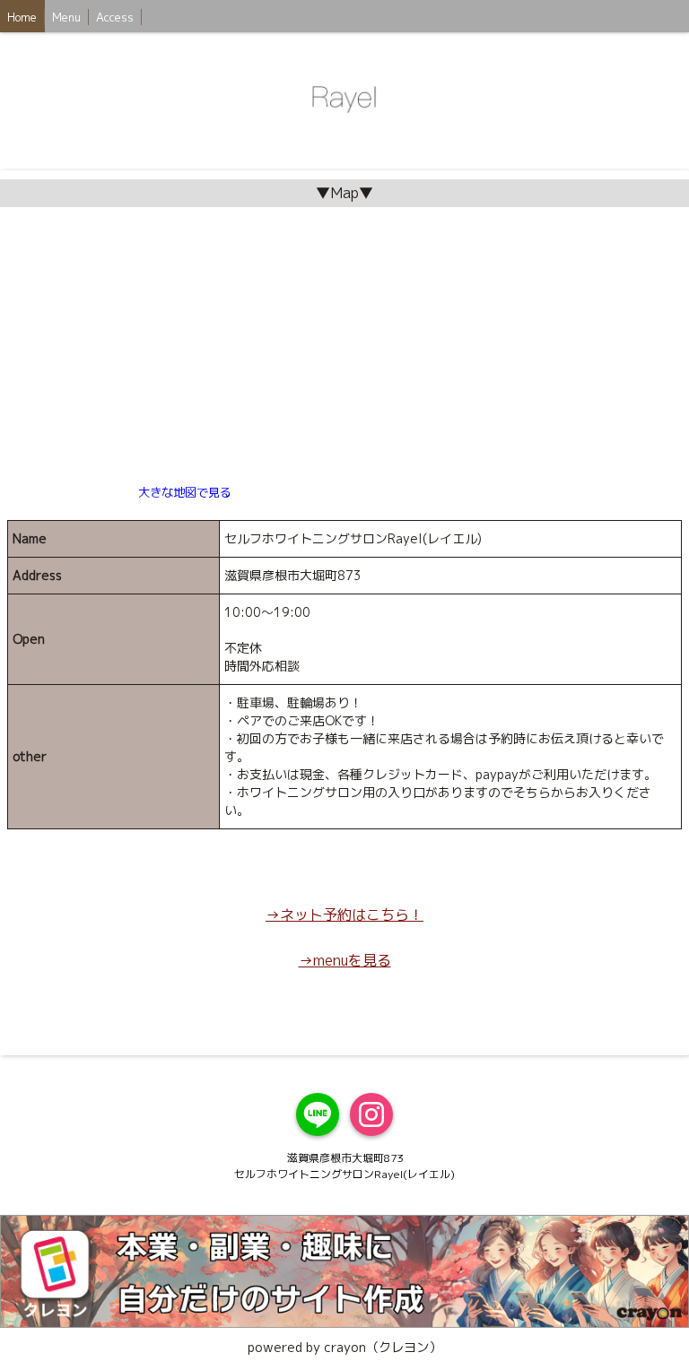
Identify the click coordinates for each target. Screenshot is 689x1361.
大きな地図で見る (184, 492)
